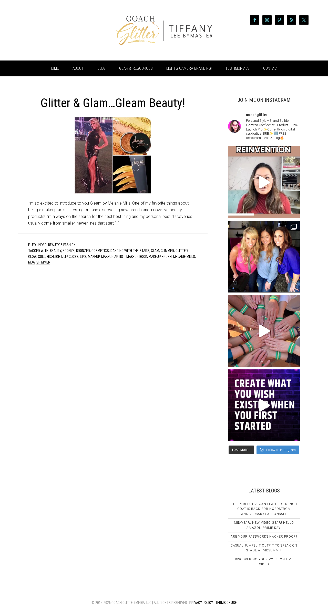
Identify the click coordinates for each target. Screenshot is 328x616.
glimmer (167, 251)
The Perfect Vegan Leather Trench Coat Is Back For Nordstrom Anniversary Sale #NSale (264, 509)
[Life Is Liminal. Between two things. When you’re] (264, 331)
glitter (182, 251)
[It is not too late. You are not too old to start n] (264, 256)
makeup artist (113, 257)
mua (31, 262)
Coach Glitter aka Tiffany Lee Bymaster (59, 30)
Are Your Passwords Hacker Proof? (264, 536)
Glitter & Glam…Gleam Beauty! (112, 103)
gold (41, 257)
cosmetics (100, 251)
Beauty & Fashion (62, 245)
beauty (55, 251)
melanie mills (184, 257)
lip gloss (71, 257)
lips (83, 257)
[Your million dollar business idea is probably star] (264, 405)
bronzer (83, 251)
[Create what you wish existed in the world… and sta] (264, 182)
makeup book (136, 257)
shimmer (43, 262)
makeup (94, 257)
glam (155, 251)
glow (32, 257)
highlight (54, 257)
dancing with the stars (129, 251)
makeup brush (160, 257)
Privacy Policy (201, 603)
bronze (69, 251)
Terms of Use (226, 603)
